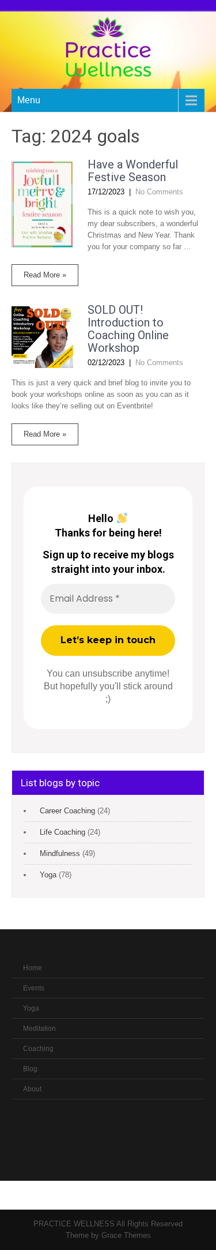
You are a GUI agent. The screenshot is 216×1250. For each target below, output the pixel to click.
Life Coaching (62, 832)
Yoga (48, 874)
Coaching (38, 1049)
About (32, 1089)
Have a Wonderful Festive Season (133, 170)
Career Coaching (67, 810)
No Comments (159, 191)
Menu (28, 100)
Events (33, 988)
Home (32, 968)
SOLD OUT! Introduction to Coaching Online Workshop (128, 329)
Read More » (45, 275)
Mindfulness (60, 853)
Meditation (39, 1028)
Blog (30, 1069)
